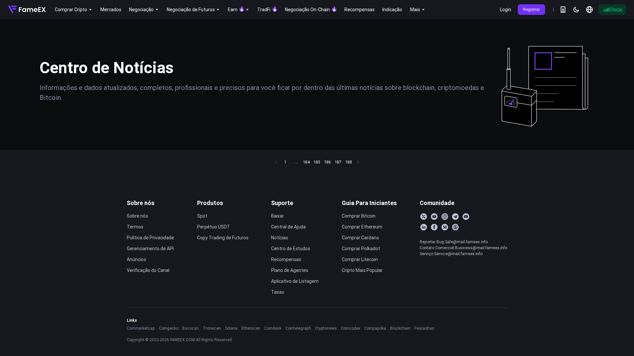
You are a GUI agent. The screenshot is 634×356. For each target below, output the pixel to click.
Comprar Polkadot (361, 249)
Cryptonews (326, 328)
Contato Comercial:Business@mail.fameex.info (463, 247)
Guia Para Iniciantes (369, 203)
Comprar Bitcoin (358, 216)
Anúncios (136, 259)
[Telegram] (455, 217)
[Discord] (466, 217)
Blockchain (400, 328)
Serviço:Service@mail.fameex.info (451, 253)
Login (505, 10)
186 (327, 162)
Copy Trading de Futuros (222, 238)
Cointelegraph (298, 328)
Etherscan (250, 328)
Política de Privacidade (150, 238)
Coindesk (272, 328)
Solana (231, 328)
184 (306, 162)
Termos (135, 227)
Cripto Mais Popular (362, 270)
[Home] (27, 9)
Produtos (210, 203)
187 (338, 162)
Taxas (277, 292)
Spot (202, 216)
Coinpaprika (375, 328)
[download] (563, 10)
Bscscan (190, 328)
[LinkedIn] (424, 227)
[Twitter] (424, 217)
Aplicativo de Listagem (295, 281)
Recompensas (286, 259)
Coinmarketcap (141, 328)
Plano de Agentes (289, 270)
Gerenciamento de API (150, 249)
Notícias (279, 238)
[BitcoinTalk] (455, 227)
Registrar (531, 9)
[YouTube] (434, 217)
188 (348, 162)
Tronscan (212, 328)
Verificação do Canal (148, 270)
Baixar (277, 216)
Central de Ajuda (288, 227)
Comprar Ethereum (362, 227)
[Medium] (445, 227)
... (296, 162)
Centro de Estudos (290, 249)
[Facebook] (434, 227)
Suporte (282, 203)
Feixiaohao (424, 328)
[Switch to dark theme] (576, 10)
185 (317, 162)
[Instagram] (445, 217)
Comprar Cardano (360, 238)
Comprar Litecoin (360, 259)
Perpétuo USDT (213, 227)
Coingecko (168, 328)
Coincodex (350, 328)
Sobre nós (141, 203)
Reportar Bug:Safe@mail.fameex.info (454, 241)
